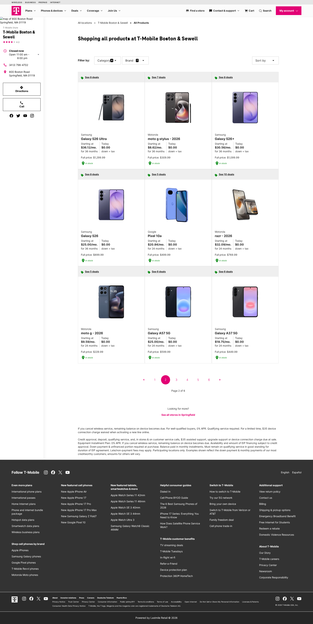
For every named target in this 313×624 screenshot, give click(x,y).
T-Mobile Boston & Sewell (113, 22)
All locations (85, 22)
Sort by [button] (265, 60)
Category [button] (103, 60)
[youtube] (25, 116)
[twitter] (18, 116)
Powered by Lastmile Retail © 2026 (156, 617)
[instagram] (32, 116)
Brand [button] (129, 60)
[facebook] (11, 116)
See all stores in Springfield (178, 414)
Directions (21, 89)
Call (21, 104)
